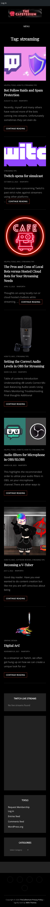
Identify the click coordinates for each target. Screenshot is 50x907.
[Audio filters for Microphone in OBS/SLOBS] (25, 431)
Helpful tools (10, 85)
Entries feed (14, 816)
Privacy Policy (37, 899)
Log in (11, 811)
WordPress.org (15, 826)
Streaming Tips (30, 85)
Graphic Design (10, 640)
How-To (20, 85)
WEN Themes (31, 902)
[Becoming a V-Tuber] (25, 531)
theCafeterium (26, 899)
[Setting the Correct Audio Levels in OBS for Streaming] (25, 334)
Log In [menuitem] (4, 3)
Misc (19, 262)
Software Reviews (23, 560)
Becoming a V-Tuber (18, 565)
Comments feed (16, 821)
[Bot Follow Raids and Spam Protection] (25, 64)
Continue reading (16, 129)
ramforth (23, 101)
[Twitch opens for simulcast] (25, 154)
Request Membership (19, 807)
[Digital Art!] (25, 624)
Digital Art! (12, 645)
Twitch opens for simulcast (23, 176)
